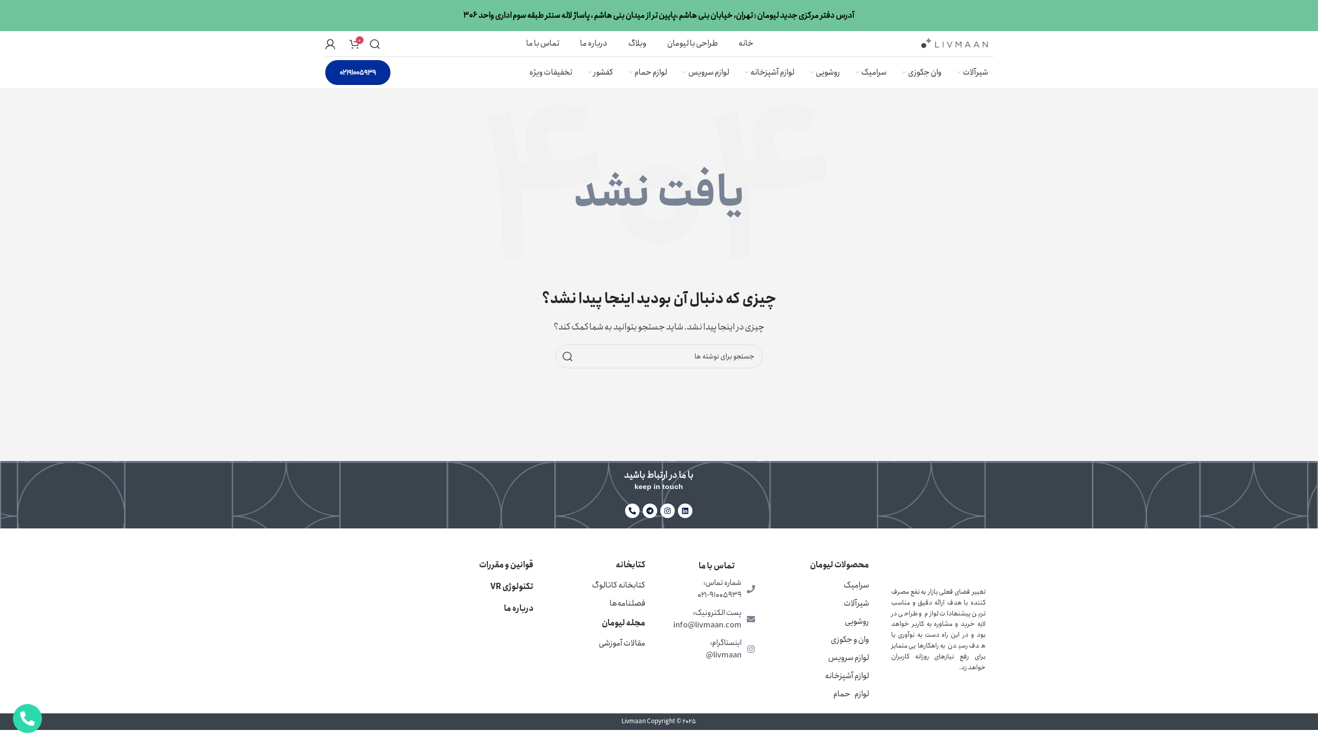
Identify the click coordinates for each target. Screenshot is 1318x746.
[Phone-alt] (632, 511)
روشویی (857, 621)
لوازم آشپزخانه (847, 675)
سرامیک (856, 585)
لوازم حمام (851, 693)
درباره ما (518, 608)
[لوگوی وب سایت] (954, 42)
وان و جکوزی (850, 639)
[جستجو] (375, 44)
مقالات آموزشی (622, 643)
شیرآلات (856, 603)
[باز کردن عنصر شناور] (27, 718)
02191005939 (358, 72)
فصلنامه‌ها (627, 603)
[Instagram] (667, 511)
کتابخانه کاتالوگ (618, 585)
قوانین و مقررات (506, 564)
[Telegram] (650, 511)
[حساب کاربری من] (330, 44)
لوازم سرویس (848, 657)
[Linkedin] (685, 511)
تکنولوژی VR (511, 586)
